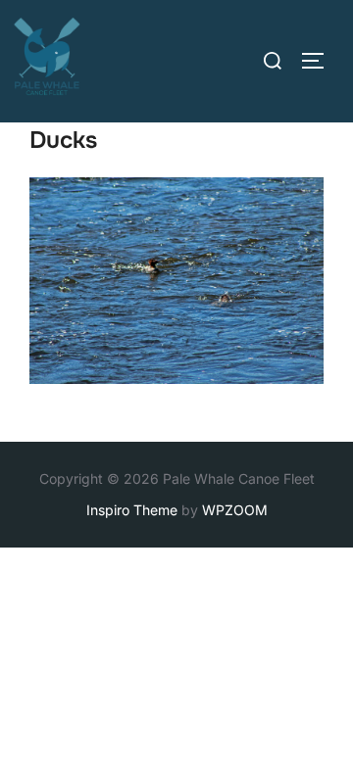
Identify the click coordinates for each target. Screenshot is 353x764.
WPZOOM (235, 509)
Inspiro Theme (131, 509)
